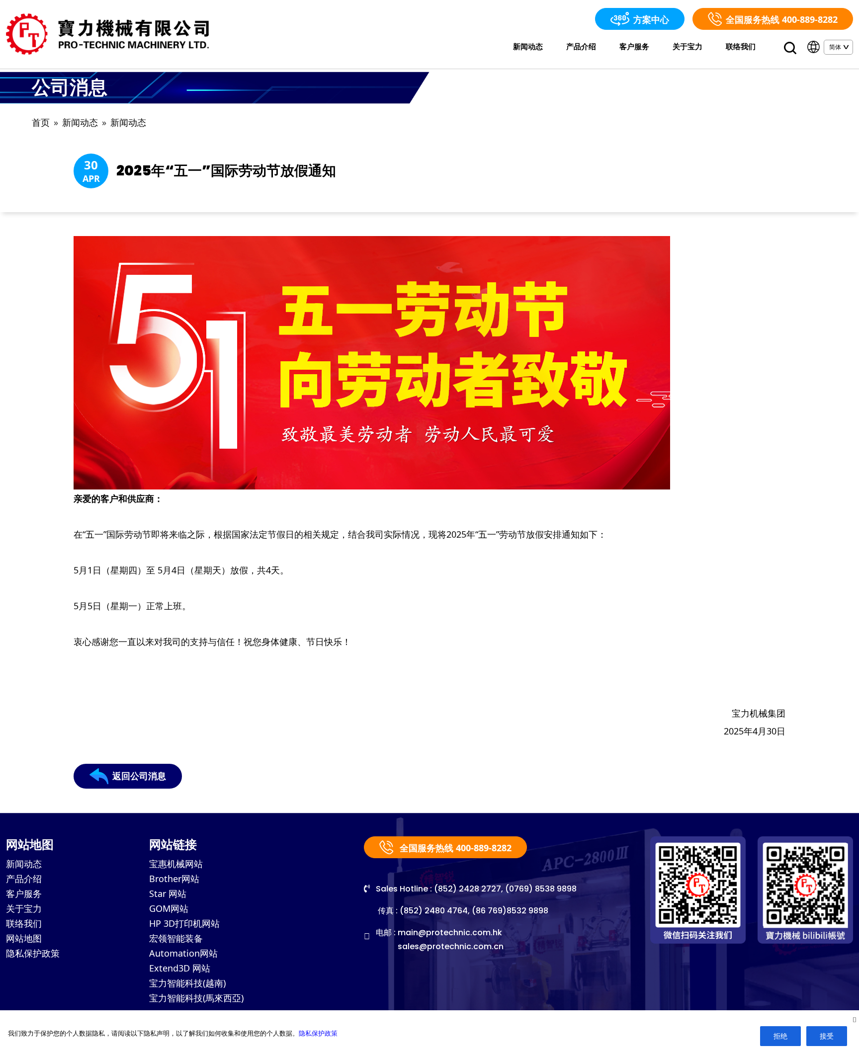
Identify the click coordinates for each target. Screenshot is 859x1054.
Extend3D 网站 (179, 968)
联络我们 (741, 46)
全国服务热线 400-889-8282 (782, 19)
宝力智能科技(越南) (187, 983)
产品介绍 (581, 46)
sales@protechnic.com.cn (451, 946)
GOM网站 (168, 908)
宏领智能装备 (176, 938)
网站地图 (24, 938)
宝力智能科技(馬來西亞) (196, 998)
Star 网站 (167, 893)
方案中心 (651, 19)
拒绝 (780, 1036)
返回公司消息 (139, 776)
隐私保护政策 (33, 953)
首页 (41, 122)
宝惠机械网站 (176, 864)
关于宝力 (687, 46)
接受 (827, 1036)
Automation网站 (183, 953)
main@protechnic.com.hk (450, 932)
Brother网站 (174, 879)
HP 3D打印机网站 (184, 923)
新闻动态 (528, 46)
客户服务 (634, 46)
